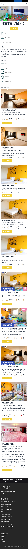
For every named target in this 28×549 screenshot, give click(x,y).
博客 (2, 539)
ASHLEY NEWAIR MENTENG (8, 502)
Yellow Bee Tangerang (6, 524)
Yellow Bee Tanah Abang (7, 526)
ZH (24, 1)
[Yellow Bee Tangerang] (3, 4)
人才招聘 (3, 542)
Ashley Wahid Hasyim (6, 509)
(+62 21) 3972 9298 (7, 1)
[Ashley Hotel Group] (14, 487)
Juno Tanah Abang (5, 519)
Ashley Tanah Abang (6, 504)
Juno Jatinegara (5, 521)
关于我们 (3, 537)
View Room (6, 123)
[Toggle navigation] (26, 4)
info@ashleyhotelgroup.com (8, 491)
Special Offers (18, 1)
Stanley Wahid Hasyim (6, 516)
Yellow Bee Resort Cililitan (7, 529)
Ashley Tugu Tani (5, 507)
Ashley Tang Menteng (6, 514)
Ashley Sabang (4, 511)
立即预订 (14, 28)
